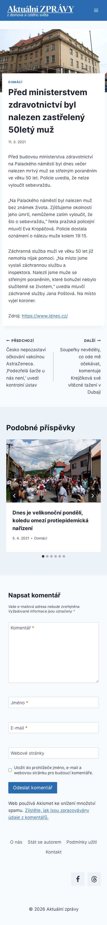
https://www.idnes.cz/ (45, 315)
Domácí (15, 82)
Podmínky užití (81, 842)
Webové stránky (27, 753)
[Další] (92, 496)
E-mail (19, 728)
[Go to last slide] (14, 496)
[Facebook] (77, 879)
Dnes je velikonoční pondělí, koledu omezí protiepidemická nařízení (50, 520)
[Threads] (94, 879)
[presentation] (53, 471)
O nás (16, 842)
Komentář (22, 627)
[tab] (43, 556)
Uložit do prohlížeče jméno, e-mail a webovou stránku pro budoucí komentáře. (53, 770)
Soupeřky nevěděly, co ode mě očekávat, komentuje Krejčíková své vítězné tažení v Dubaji (80, 366)
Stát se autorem (44, 842)
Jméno (19, 702)
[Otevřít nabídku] (96, 10)
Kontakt (54, 852)
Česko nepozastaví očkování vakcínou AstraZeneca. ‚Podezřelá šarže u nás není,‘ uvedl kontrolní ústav (26, 363)
